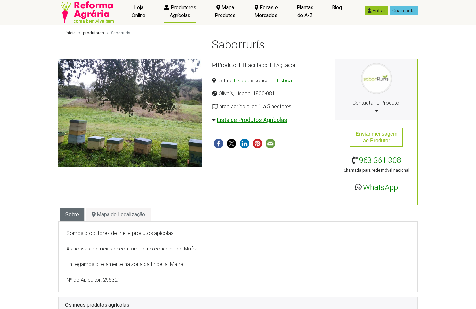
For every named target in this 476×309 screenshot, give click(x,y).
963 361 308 (380, 160)
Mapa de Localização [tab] (120, 214)
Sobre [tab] (72, 214)
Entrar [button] (379, 10)
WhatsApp (380, 187)
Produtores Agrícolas (182, 11)
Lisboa (241, 81)
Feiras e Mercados (266, 11)
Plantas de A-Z (305, 11)
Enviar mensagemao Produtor (376, 137)
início (71, 32)
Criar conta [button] (403, 10)
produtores (93, 32)
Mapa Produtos (225, 11)
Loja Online (138, 11)
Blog (337, 8)
